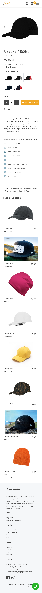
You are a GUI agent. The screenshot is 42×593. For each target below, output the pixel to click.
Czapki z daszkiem (12, 530)
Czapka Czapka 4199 (11, 436)
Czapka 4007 (9, 333)
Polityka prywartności (14, 520)
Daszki (8, 537)
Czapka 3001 (8, 298)
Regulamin (9, 517)
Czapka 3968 (9, 228)
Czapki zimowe (11, 532)
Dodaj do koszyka (31, 102)
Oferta (8, 549)
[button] (4, 26)
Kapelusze (9, 535)
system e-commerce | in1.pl (21, 587)
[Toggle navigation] (37, 4)
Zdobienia (9, 547)
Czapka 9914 (8, 368)
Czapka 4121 (8, 403)
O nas (8, 552)
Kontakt (9, 554)
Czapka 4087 (9, 263)
